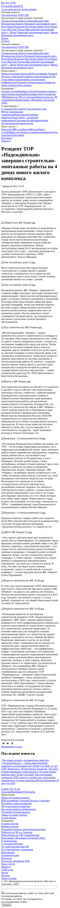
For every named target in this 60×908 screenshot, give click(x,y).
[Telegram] (3, 743)
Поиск (4, 38)
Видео (26, 129)
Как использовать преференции (18, 809)
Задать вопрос (24, 85)
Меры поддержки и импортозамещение (30, 132)
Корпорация (20, 114)
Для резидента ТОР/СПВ (15, 15)
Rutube (19, 792)
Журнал (34, 129)
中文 (20, 6)
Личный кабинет (10, 44)
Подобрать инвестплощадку (36, 76)
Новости (6, 129)
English (14, 6)
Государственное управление (12, 113)
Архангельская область (14, 21)
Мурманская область (12, 23)
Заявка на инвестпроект (14, 815)
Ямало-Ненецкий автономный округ (29, 34)
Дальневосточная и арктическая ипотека (23, 829)
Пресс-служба (8, 878)
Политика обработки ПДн (15, 861)
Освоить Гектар (9, 91)
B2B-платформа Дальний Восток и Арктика (25, 800)
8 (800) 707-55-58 (10, 789)
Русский (5, 6)
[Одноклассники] (12, 743)
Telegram (6, 792)
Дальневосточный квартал (30, 82)
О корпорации (9, 841)
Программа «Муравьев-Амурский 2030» (23, 838)
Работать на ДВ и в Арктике (20, 97)
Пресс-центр (8, 864)
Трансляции (17, 135)
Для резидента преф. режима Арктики (22, 50)
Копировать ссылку (12, 746)
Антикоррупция (24, 123)
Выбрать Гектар (27, 91)
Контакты (6, 138)
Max (13, 792)
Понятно (7, 905)
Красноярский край (38, 21)
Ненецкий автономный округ (40, 23)
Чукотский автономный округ (33, 32)
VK (25, 792)
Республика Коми (34, 26)
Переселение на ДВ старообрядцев (20, 835)
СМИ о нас (17, 129)
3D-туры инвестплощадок (15, 806)
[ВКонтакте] (8, 743)
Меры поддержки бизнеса (15, 73)
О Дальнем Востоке (12, 109)
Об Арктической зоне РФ (15, 846)
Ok (33, 792)
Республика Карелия (12, 26)
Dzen (29, 792)
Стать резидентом (11, 9)
